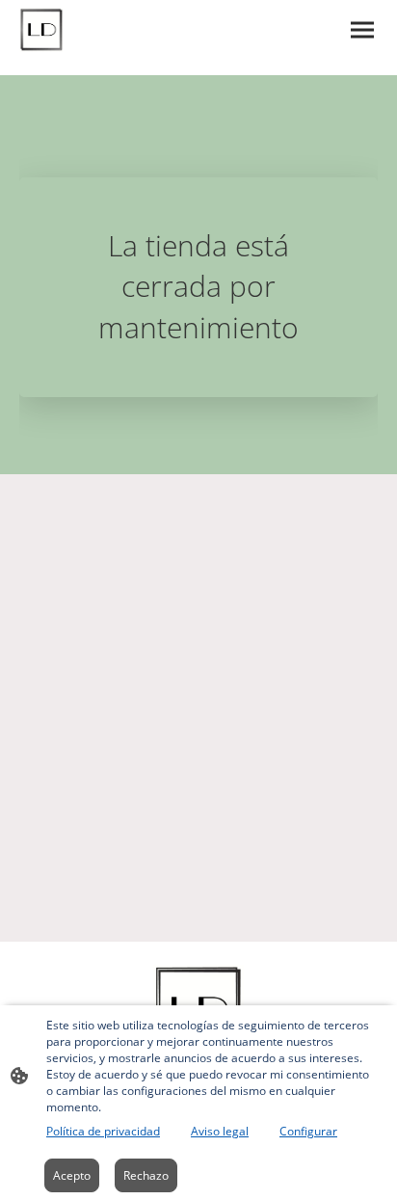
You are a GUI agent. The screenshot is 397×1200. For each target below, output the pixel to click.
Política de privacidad (103, 1131)
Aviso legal (220, 1131)
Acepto (72, 1175)
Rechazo (146, 1175)
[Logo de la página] (41, 30)
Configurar (308, 1131)
